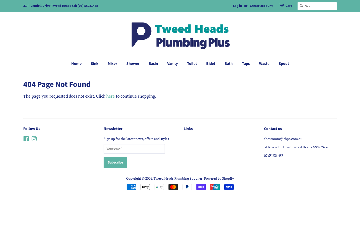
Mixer (112, 63)
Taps (246, 63)
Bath (229, 63)
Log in (237, 5)
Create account (261, 5)
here (110, 96)
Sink (94, 63)
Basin (153, 63)
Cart (289, 5)
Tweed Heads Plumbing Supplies (178, 178)
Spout (284, 63)
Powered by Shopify (219, 178)
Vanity (172, 63)
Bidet (210, 63)
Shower (132, 63)
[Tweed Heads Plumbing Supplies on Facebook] (26, 139)
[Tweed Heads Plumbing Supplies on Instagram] (34, 139)
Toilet (192, 63)
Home (76, 63)
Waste (264, 63)
